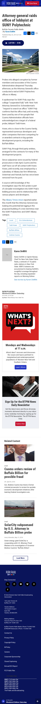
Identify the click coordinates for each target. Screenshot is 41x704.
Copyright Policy (9, 642)
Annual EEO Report (10, 666)
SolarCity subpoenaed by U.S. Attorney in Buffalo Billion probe (18, 528)
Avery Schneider (9, 537)
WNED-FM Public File (11, 681)
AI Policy (7, 647)
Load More (21, 558)
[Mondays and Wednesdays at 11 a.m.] (20, 322)
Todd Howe (13, 225)
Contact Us (8, 633)
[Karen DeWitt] (7, 254)
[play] (3, 701)
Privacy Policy (9, 638)
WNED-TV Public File (11, 679)
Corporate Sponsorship (12, 657)
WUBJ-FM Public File (11, 688)
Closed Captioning (10, 661)
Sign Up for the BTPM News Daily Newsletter (20, 403)
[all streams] (38, 701)
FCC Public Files (9, 670)
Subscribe (20, 424)
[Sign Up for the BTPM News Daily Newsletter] (20, 386)
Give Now (33, 3)
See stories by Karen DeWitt (25, 279)
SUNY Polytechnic (29, 225)
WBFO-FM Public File (11, 685)
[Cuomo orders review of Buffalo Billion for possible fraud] (19, 452)
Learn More (20, 367)
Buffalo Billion (14, 230)
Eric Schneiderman (25, 220)
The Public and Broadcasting (14, 690)
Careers (7, 652)
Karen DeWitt (10, 31)
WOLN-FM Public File (11, 686)
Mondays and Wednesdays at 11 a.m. (20, 346)
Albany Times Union (14, 200)
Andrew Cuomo (14, 235)
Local (11, 220)
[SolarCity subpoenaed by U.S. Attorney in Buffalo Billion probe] (19, 508)
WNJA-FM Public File (11, 683)
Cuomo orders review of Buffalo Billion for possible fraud (20, 473)
